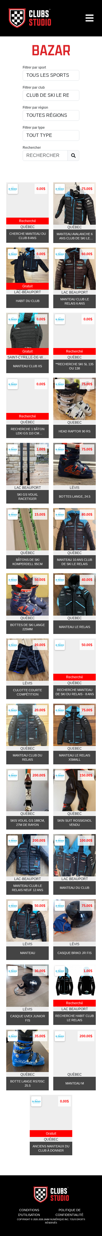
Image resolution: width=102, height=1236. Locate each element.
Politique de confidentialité (69, 1212)
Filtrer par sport (34, 67)
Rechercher (32, 148)
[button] (90, 20)
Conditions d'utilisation (29, 1212)
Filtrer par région (35, 108)
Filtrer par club (34, 87)
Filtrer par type (34, 128)
